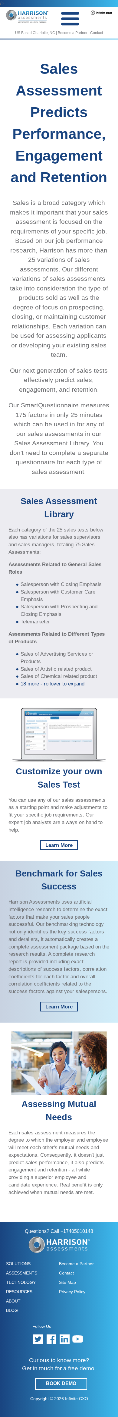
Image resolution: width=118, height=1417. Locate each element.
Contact (96, 33)
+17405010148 (77, 1231)
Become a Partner (72, 33)
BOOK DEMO (61, 1383)
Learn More (59, 845)
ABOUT (13, 1301)
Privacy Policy (72, 1291)
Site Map (67, 1282)
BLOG (12, 1310)
